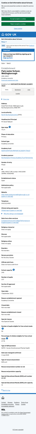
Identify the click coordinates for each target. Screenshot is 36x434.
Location (18, 93)
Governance (18, 89)
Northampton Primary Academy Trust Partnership (17, 158)
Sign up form (8, 58)
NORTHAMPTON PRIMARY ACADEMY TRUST (17, 85)
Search (9, 63)
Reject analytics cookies (18, 24)
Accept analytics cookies (18, 19)
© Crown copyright (18, 429)
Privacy (17, 404)
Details (6, 89)
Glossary (10, 402)
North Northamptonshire (9, 115)
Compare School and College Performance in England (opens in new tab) (15, 221)
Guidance (16, 402)
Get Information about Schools (11, 39)
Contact (3, 402)
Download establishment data (9, 80)
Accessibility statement (7, 406)
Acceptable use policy (7, 404)
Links (29, 89)
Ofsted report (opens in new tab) (11, 210)
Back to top (6, 390)
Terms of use (24, 402)
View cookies (18, 28)
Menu (3, 42)
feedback (31, 45)
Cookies (23, 404)
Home (3, 63)
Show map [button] (6, 99)
